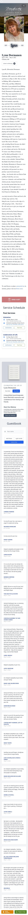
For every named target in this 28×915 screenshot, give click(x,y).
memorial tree (21, 286)
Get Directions (8, 327)
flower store (19, 288)
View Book (7, 391)
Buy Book (16, 391)
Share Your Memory (10, 415)
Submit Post (14, 442)
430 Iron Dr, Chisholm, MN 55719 (14, 324)
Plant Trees (19, 327)
